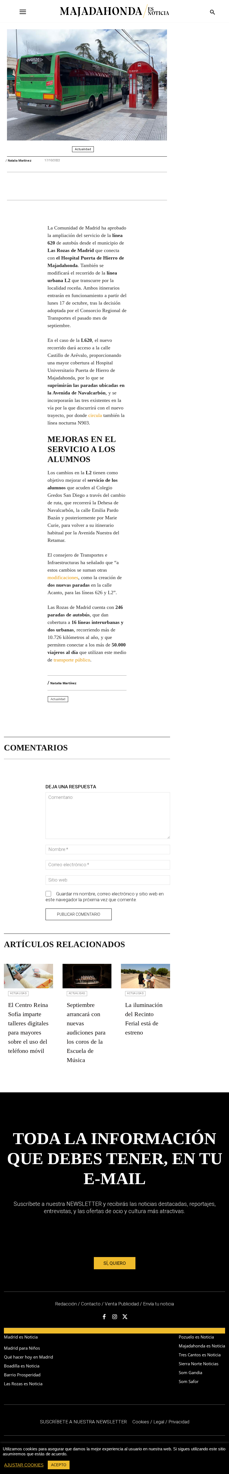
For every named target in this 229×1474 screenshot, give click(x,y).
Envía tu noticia (158, 1304)
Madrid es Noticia (21, 1337)
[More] (116, 714)
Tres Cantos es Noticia (200, 1354)
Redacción (66, 1304)
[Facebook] (50, 186)
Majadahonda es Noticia (202, 1346)
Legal (158, 1421)
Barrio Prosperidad (22, 1374)
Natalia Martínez (20, 160)
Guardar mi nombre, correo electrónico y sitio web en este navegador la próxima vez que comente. (105, 897)
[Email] (101, 186)
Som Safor (189, 1381)
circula (95, 415)
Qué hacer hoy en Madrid (28, 1357)
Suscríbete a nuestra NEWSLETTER (83, 1421)
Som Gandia (190, 1372)
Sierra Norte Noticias (198, 1363)
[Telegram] (75, 186)
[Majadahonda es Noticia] (114, 11)
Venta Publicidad (122, 1304)
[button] (212, 12)
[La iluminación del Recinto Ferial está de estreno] (145, 976)
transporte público (72, 660)
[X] (62, 186)
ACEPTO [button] (58, 1465)
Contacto (91, 1304)
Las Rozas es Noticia (23, 1383)
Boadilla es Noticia (21, 1366)
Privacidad (178, 1421)
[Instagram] (114, 1317)
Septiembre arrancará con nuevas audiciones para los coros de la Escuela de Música (86, 1032)
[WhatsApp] (88, 186)
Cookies (140, 1421)
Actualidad (83, 149)
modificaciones (62, 577)
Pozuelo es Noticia (196, 1337)
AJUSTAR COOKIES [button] (24, 1465)
